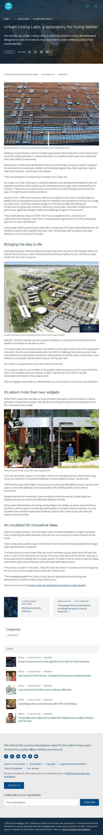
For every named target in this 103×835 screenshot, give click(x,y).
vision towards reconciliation (76, 829)
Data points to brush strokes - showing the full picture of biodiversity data (54, 675)
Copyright (50, 763)
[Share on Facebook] (29, 52)
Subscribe (89, 802)
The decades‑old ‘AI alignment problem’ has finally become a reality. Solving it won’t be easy (55, 719)
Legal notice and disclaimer (73, 763)
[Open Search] (95, 6)
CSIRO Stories (23, 18)
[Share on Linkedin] (41, 52)
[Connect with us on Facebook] (6, 756)
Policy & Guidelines (13, 768)
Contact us (14, 785)
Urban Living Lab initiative (57, 585)
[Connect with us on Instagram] (12, 756)
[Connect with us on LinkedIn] (18, 756)
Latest (9, 649)
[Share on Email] (47, 52)
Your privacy (33, 768)
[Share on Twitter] (35, 52)
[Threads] (30, 756)
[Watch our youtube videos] (36, 756)
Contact (9, 52)
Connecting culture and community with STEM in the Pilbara (47, 703)
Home (6, 18)
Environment (13, 635)
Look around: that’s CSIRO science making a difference (44, 689)
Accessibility (35, 763)
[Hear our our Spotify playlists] (24, 756)
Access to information (14, 763)
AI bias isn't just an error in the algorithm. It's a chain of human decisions (53, 661)
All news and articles (42, 18)
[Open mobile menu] (87, 6)
